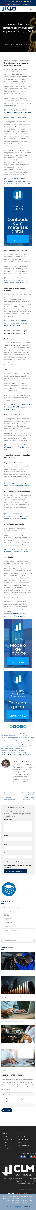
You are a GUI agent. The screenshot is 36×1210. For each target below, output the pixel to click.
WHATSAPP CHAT (18, 716)
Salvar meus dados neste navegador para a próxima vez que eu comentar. (17, 864)
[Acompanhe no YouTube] (34, 1156)
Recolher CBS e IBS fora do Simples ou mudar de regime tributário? (15, 1069)
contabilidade (11, 754)
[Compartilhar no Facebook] (14, 726)
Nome (6, 835)
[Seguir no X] (27, 1156)
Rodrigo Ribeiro (22, 45)
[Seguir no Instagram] (24, 1156)
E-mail (6, 844)
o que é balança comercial (16, 737)
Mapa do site (17, 4)
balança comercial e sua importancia (16, 741)
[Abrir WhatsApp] (31, 1205)
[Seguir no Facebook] (21, 1156)
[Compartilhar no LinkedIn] (21, 726)
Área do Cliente (27, 4)
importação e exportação (15, 752)
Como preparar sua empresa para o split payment (13, 1045)
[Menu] (30, 9)
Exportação (19, 754)
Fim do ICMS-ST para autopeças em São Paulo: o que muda (16, 972)
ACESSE (18, 240)
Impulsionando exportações (18, 744)
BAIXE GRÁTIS (18, 662)
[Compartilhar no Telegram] (24, 726)
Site (5, 853)
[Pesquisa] (34, 9)
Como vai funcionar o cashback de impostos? (12, 1021)
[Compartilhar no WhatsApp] (11, 726)
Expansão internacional (14, 746)
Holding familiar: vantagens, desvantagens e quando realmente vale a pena (17, 996)
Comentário (8, 819)
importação (27, 754)
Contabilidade (10, 735)
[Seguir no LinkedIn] (31, 1156)
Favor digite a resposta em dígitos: (13, 1099)
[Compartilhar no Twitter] (18, 726)
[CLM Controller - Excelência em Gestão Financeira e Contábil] (11, 9)
